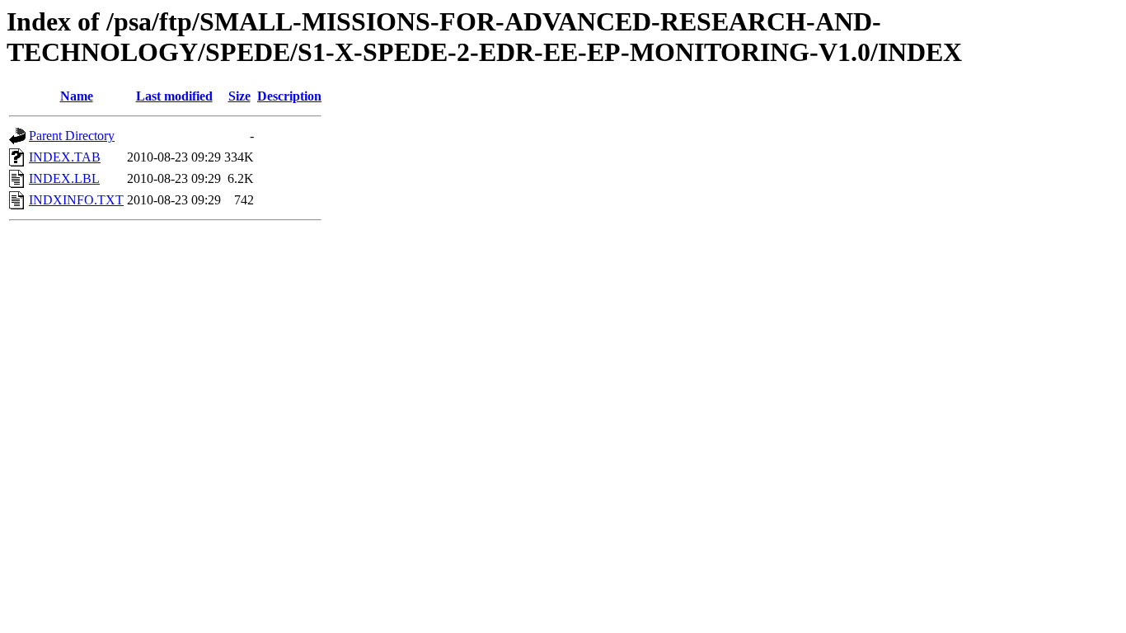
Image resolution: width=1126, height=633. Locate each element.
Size (239, 96)
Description (289, 96)
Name (76, 96)
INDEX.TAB (65, 157)
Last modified (174, 96)
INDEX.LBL (64, 178)
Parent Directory (72, 136)
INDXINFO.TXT (76, 200)
